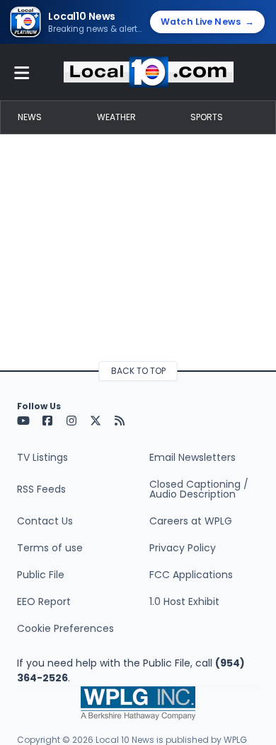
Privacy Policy (182, 548)
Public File (40, 575)
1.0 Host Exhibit (184, 601)
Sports (206, 117)
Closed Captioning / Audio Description (198, 489)
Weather (116, 117)
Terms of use (50, 548)
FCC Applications (191, 575)
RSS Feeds (41, 489)
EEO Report (44, 601)
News (30, 117)
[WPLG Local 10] (149, 72)
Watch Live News (207, 21)
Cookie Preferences (65, 628)
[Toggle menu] (22, 72)
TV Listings (42, 457)
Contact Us (45, 521)
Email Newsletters (192, 457)
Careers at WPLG (190, 521)
